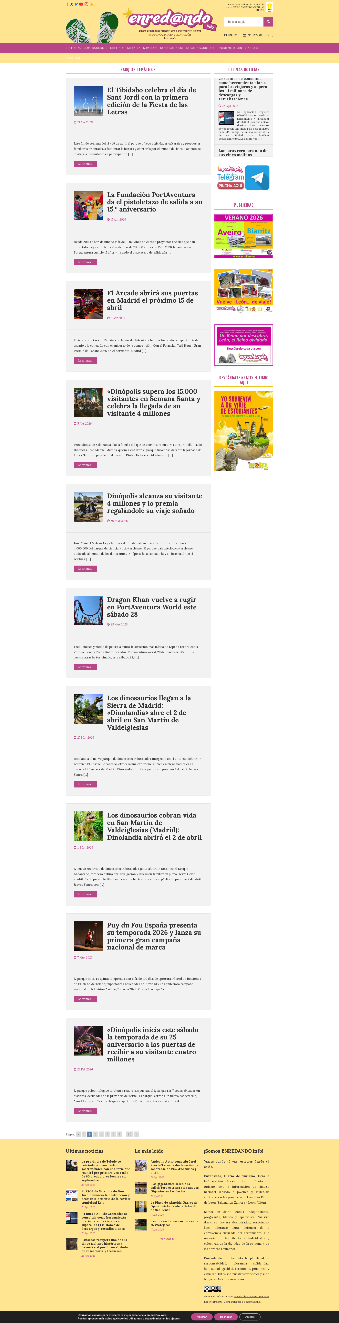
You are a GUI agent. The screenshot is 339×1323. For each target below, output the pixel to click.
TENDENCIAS (185, 48)
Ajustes (250, 1317)
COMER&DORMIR (95, 48)
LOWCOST (150, 48)
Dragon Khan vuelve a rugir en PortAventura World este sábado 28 (152, 606)
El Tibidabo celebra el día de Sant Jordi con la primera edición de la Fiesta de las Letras (151, 101)
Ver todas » (167, 1239)
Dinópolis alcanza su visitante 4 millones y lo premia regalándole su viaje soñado (154, 503)
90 (129, 1134)
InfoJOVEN (73, 58)
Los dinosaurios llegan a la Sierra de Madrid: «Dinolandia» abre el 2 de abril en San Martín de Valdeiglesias (149, 713)
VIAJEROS (251, 48)
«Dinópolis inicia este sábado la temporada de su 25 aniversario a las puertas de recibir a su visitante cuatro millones (153, 1044)
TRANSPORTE (206, 48)
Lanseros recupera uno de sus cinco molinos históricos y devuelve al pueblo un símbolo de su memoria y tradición (243, 115)
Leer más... (85, 164)
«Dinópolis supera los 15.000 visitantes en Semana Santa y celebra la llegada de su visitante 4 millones (153, 402)
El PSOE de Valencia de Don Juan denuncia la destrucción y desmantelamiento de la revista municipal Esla (106, 1196)
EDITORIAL (73, 48)
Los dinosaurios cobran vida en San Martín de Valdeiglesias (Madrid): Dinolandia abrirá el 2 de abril (154, 826)
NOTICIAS (167, 48)
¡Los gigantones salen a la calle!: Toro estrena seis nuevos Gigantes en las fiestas (174, 1187)
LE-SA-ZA (133, 48)
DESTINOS (117, 48)
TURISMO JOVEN (230, 48)
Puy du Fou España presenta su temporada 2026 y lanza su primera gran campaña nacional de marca (154, 936)
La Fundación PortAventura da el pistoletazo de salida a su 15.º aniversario (154, 201)
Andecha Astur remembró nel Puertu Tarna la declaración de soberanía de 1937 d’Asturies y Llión (174, 1167)
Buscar (268, 22)
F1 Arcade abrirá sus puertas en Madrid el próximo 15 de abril (152, 300)
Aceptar (202, 1317)
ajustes (175, 1318)
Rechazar (226, 1317)
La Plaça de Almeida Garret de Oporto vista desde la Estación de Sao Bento (174, 1206)
